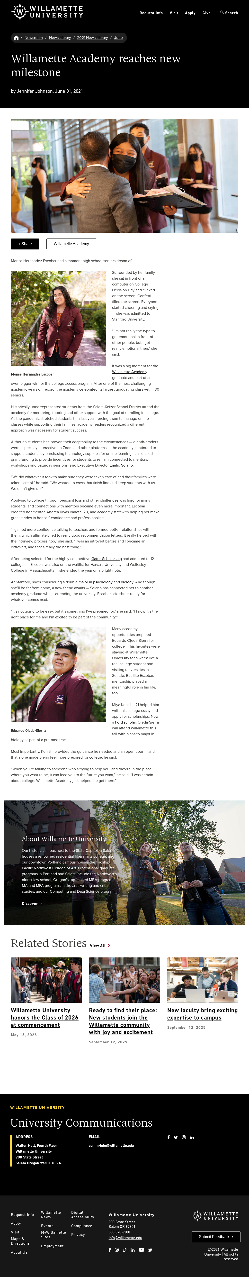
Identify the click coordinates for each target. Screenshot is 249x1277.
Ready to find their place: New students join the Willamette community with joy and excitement (123, 1021)
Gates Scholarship (106, 558)
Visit (174, 12)
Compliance (81, 1225)
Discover (30, 903)
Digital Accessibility (82, 1214)
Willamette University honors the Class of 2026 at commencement (45, 1017)
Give (207, 12)
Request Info (151, 12)
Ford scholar (125, 722)
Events (47, 1225)
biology (127, 582)
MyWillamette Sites (53, 1234)
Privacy (78, 1234)
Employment (52, 1246)
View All (98, 945)
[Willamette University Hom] (16, 38)
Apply (190, 12)
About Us (19, 1252)
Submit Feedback (214, 1237)
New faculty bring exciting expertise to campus (202, 1013)
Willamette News (51, 1214)
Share (26, 244)
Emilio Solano (121, 465)
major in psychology (96, 582)
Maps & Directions (20, 1241)
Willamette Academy (71, 244)
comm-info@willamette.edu (111, 1145)
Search (231, 12)
